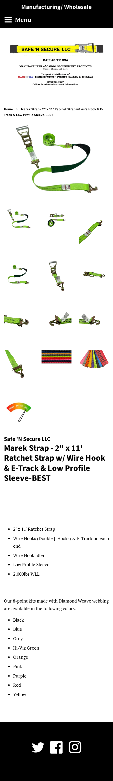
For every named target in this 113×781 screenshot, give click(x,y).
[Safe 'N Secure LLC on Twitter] (38, 751)
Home (8, 109)
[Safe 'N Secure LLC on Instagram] (74, 751)
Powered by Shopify (87, 769)
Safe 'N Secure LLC (54, 769)
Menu (22, 20)
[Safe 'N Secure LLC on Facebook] (56, 751)
